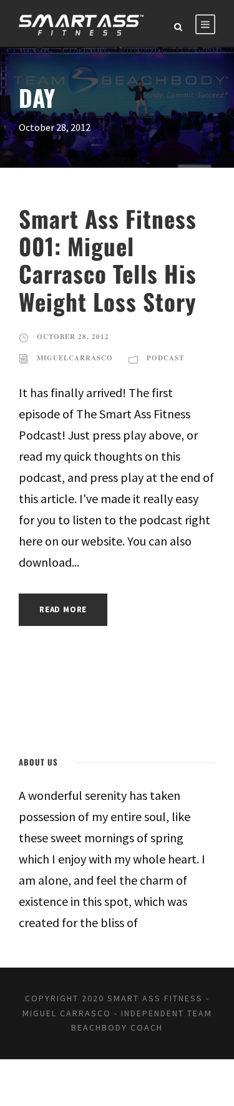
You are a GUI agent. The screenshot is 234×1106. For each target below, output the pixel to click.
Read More (63, 609)
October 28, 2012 (73, 337)
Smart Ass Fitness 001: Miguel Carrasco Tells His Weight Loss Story (108, 260)
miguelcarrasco (75, 358)
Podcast (165, 358)
